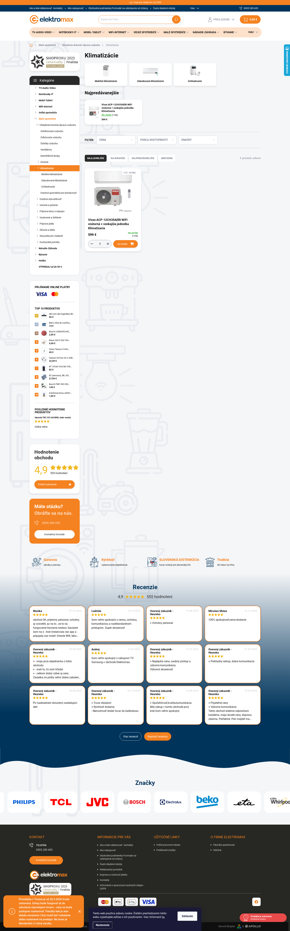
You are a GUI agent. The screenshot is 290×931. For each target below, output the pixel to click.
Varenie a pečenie (49, 205)
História (217, 850)
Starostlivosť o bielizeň (51, 236)
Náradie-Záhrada (48, 248)
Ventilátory (46, 149)
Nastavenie (102, 925)
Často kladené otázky (164, 8)
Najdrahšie (118, 158)
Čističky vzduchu (49, 143)
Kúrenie (44, 162)
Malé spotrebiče (47, 118)
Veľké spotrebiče (48, 112)
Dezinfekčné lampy (50, 155)
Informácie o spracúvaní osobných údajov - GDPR (122, 887)
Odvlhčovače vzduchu (51, 131)
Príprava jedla (47, 223)
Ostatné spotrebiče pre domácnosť (58, 193)
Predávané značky (166, 850)
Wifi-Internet (45, 106)
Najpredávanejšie (143, 158)
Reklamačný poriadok (111, 869)
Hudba (42, 260)
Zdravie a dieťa (47, 230)
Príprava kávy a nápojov (52, 211)
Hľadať (176, 19)
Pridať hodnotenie (47, 484)
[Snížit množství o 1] (91, 243)
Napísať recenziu (158, 736)
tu (163, 917)
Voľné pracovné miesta (168, 845)
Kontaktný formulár (54, 534)
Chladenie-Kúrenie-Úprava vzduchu (58, 125)
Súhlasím (187, 916)
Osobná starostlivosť (50, 199)
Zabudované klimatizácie (54, 180)
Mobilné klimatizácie (51, 174)
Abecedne (167, 158)
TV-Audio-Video (47, 88)
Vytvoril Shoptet (226, 926)
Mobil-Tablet (46, 100)
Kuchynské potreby (50, 242)
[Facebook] (256, 902)
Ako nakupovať (75, 8)
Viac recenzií (130, 736)
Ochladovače (48, 186)
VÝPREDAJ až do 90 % (50, 266)
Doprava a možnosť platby (113, 874)
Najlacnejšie (95, 158)
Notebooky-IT (46, 94)
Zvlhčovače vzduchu (51, 137)
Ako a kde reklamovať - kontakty (46, 8)
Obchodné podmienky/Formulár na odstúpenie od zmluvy (118, 8)
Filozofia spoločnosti (224, 845)
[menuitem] (42, 32)
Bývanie (43, 254)
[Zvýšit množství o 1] (108, 243)
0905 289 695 (51, 523)
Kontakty (104, 880)
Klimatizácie (47, 168)
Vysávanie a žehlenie (50, 217)
